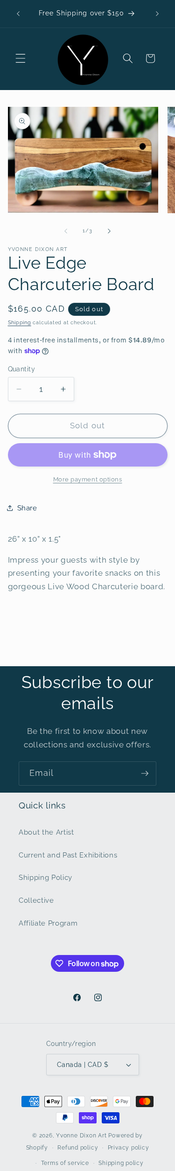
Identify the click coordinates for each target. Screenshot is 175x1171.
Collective (36, 900)
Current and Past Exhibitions (68, 855)
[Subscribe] (144, 773)
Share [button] (27, 508)
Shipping (19, 323)
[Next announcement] (157, 13)
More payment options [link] (87, 479)
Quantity (21, 369)
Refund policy (77, 1147)
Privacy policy (128, 1147)
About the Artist (46, 832)
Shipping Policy (45, 877)
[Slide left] (66, 231)
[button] (20, 58)
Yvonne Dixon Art (81, 1135)
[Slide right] (109, 231)
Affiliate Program (48, 923)
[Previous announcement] (18, 13)
